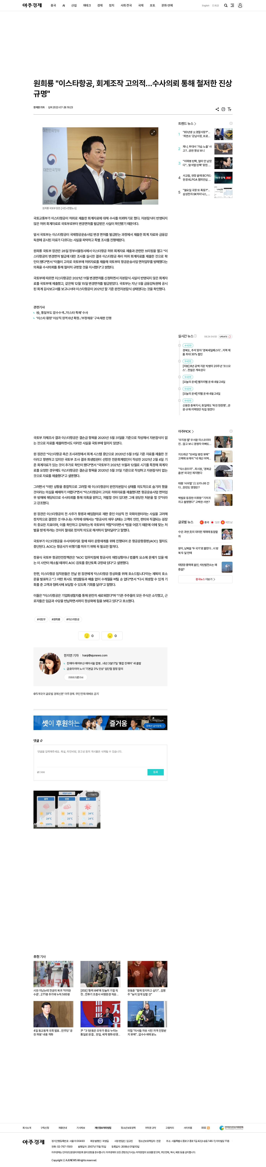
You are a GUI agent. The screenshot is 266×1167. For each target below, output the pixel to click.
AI (63, 5)
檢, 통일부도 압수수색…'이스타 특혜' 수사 (62, 313)
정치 (111, 5)
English (205, 5)
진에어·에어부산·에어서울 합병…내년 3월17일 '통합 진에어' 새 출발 (104, 663)
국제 (140, 5)
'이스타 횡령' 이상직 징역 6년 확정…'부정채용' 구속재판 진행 (73, 318)
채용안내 (63, 1127)
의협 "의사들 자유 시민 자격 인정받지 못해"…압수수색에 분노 (147, 1032)
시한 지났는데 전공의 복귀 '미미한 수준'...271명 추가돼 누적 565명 (52, 992)
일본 (217, 522)
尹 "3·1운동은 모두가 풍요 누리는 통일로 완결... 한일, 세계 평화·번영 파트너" (99, 1032)
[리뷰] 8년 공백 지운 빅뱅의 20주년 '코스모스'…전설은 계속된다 (207, 368)
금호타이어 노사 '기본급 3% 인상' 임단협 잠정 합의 (95, 669)
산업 (74, 5)
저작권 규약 (150, 1127)
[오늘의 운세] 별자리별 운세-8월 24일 (204, 382)
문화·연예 (167, 5)
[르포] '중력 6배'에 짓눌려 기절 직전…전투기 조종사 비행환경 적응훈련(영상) (100, 992)
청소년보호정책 (128, 1127)
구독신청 (45, 1127)
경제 (100, 5)
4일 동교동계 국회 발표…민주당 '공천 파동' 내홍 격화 (52, 1032)
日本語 (215, 5)
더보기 (195, 580)
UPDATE (224, 337)
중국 (53, 5)
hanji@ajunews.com (94, 655)
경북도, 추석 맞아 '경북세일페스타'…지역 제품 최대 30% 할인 (207, 352)
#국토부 (41, 619)
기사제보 (81, 1127)
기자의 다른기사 (75, 677)
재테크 (87, 5)
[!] (231, 123)
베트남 (229, 522)
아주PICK (184, 431)
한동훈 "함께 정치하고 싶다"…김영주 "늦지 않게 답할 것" (147, 992)
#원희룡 (56, 619)
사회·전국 (126, 5)
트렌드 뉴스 (185, 124)
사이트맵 (188, 1127)
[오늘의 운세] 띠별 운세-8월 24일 (201, 393)
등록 (155, 772)
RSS (204, 1127)
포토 (152, 5)
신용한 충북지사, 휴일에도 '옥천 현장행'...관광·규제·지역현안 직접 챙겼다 (206, 407)
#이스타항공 (72, 619)
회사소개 (27, 1127)
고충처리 (170, 1127)
